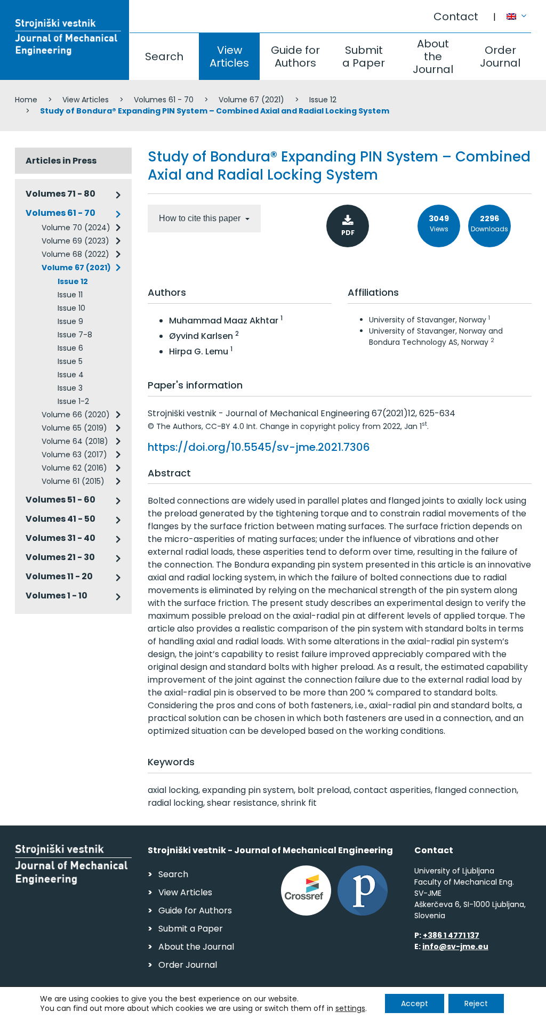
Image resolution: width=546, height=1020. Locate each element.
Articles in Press (61, 161)
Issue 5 (70, 361)
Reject (476, 1003)
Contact (455, 16)
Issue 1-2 (73, 401)
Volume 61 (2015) (73, 481)
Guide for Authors (295, 56)
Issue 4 (71, 374)
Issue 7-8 (75, 334)
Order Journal (500, 56)
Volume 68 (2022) (75, 254)
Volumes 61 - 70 (164, 99)
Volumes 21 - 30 (60, 557)
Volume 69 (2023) (75, 241)
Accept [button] (414, 1003)
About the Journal (433, 56)
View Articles (229, 56)
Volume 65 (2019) (74, 428)
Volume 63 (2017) (74, 454)
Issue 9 (70, 321)
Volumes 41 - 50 (60, 519)
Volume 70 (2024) (76, 227)
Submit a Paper (363, 56)
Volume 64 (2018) (75, 441)
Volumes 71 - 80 (60, 194)
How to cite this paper (201, 218)
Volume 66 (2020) (76, 414)
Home (26, 99)
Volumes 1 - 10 (56, 595)
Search (164, 56)
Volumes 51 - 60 (60, 499)
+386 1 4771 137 (451, 935)
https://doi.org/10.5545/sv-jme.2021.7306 (259, 447)
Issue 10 (71, 308)
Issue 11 (70, 294)
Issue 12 (322, 99)
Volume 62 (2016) (74, 468)
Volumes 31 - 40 (60, 538)
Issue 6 (70, 348)
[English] (519, 11)
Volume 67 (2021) (251, 99)
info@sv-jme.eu (455, 946)
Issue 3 (70, 388)
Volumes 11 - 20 (59, 576)
